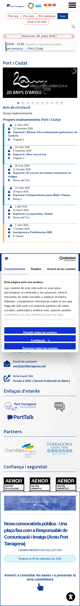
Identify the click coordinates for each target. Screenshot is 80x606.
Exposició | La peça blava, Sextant (33, 213)
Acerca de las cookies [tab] (61, 269)
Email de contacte (25, 361)
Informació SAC (23, 376)
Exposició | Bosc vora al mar (29, 154)
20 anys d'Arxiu (24, 92)
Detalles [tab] (36, 269)
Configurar (38, 340)
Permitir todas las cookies (40, 332)
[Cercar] (73, 27)
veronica (17, 48)
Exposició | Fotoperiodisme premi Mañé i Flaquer (41, 195)
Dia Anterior (13, 36)
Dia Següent (64, 36)
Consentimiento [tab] (14, 269)
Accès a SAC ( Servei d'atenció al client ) (41, 380)
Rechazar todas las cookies (40, 348)
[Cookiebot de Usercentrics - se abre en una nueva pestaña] (59, 258)
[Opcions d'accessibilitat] (70, 596)
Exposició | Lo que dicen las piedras (43, 44)
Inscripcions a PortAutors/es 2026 (32, 232)
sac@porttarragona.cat (29, 366)
